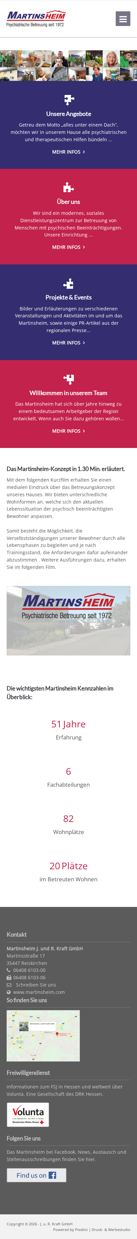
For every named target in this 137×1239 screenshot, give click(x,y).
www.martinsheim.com (39, 992)
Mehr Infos (67, 152)
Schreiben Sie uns (35, 985)
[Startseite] (36, 25)
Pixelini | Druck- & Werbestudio (102, 1229)
